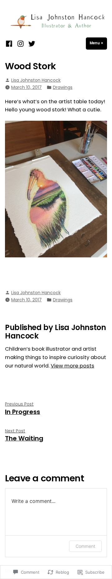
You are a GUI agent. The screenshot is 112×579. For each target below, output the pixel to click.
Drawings (62, 87)
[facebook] (10, 43)
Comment (85, 546)
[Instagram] (20, 43)
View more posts (72, 365)
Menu (98, 43)
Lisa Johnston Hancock (36, 80)
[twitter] (31, 43)
